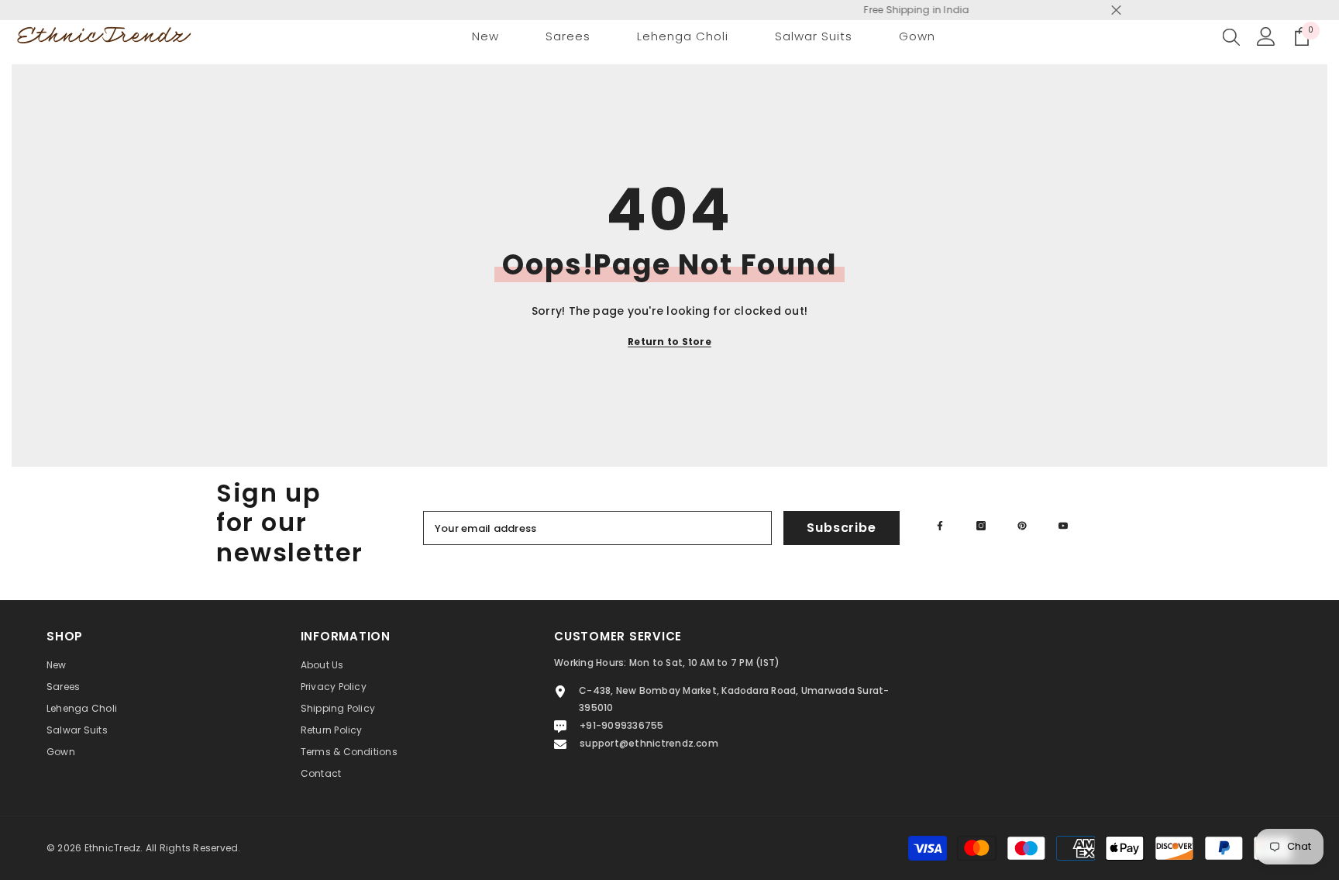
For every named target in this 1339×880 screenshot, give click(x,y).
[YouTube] (1063, 525)
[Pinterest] (1022, 525)
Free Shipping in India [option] (670, 9)
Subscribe (841, 528)
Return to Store (669, 341)
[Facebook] (940, 525)
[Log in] (1266, 36)
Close (1116, 10)
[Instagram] (981, 525)
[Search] (1231, 36)
